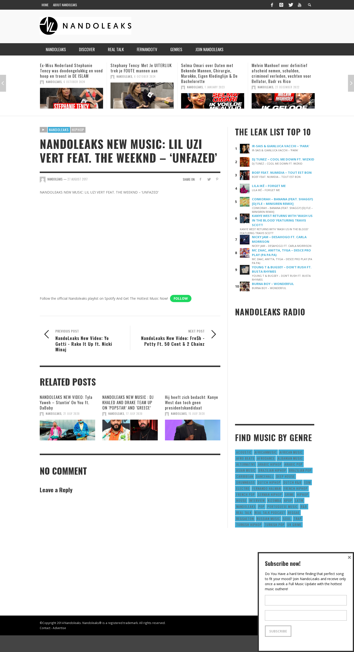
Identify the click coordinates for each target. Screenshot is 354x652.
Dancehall (264, 476)
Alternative (245, 464)
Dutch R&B (292, 482)
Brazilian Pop (300, 470)
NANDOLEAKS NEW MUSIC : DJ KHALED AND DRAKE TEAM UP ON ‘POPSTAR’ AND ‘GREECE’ (128, 402)
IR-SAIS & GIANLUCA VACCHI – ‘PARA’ (280, 146)
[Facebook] (271, 5)
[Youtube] (299, 5)
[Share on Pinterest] (217, 179)
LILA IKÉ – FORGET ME (269, 186)
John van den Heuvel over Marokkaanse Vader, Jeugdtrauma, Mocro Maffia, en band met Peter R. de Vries (284, 73)
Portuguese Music (282, 506)
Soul (287, 518)
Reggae (294, 512)
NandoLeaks (56, 76)
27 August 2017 (77, 179)
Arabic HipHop (270, 464)
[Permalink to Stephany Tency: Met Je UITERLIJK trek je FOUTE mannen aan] (73, 96)
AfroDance (266, 458)
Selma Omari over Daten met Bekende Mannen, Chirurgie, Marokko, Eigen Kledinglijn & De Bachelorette (140, 73)
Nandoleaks (59, 129)
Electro (242, 488)
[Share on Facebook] (200, 179)
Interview (257, 500)
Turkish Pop (274, 524)
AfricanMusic (266, 452)
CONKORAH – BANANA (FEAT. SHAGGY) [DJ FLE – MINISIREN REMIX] (282, 201)
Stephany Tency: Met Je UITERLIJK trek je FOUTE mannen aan (72, 68)
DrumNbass (245, 482)
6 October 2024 (76, 76)
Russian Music (268, 518)
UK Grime (294, 524)
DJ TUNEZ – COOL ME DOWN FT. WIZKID (283, 159)
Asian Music (246, 470)
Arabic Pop (293, 464)
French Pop (245, 494)
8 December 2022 (288, 87)
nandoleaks (246, 506)
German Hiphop (270, 494)
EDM (307, 482)
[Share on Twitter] (208, 179)
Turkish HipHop (249, 524)
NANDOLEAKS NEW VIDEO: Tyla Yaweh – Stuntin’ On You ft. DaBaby (66, 402)
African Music (291, 452)
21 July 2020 (71, 414)
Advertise (59, 628)
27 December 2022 (219, 87)
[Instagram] (281, 5)
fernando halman (266, 488)
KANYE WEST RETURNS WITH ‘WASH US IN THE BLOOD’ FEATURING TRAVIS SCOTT (282, 220)
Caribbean (244, 476)
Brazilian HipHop (272, 470)
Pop (261, 506)
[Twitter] (290, 5)
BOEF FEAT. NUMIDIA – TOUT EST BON (282, 172)
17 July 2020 (134, 414)
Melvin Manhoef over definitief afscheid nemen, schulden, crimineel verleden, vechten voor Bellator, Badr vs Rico (213, 73)
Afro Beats (245, 458)
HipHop (78, 129)
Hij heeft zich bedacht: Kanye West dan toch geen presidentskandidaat (191, 402)
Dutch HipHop (269, 482)
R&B (304, 506)
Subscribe (278, 631)
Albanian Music (290, 458)
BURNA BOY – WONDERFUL (273, 284)
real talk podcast (270, 512)
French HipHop (296, 488)
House (241, 500)
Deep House (285, 476)
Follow (181, 298)
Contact (45, 628)
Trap (298, 518)
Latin (299, 500)
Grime (289, 494)
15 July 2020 (197, 414)
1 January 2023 (146, 87)
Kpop (288, 500)
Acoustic (244, 452)
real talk (244, 512)
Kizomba (274, 500)
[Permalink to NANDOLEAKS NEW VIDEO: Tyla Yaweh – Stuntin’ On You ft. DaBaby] (67, 430)
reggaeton (245, 518)
